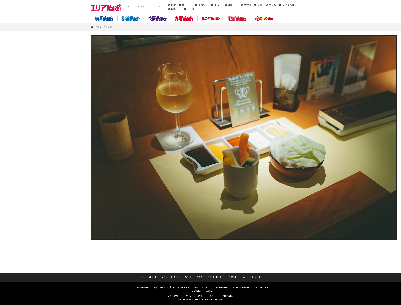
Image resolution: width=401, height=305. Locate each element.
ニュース (187, 5)
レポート (176, 9)
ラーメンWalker (194, 290)
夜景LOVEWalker (201, 287)
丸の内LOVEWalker (241, 287)
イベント (203, 5)
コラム (272, 5)
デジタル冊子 (289, 5)
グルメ (217, 5)
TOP (173, 5)
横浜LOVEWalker (161, 287)
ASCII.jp (209, 290)
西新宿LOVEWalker (181, 287)
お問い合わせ (228, 295)
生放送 (247, 5)
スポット (233, 5)
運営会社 (213, 295)
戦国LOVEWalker (261, 287)
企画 (259, 5)
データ (190, 9)
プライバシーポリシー (195, 295)
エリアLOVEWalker (141, 287)
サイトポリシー (174, 295)
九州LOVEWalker (221, 287)
